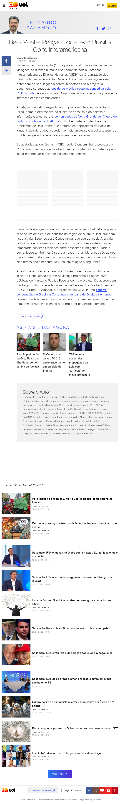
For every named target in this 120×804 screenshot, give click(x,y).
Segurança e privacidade (90, 800)
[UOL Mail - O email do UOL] (98, 6)
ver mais (57, 774)
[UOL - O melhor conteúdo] (18, 5)
